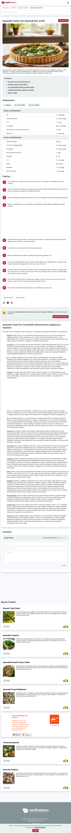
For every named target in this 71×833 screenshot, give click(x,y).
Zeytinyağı (10, 431)
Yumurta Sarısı (11, 504)
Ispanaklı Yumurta (11, 635)
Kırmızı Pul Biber (12, 495)
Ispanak (9, 335)
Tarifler (13, 8)
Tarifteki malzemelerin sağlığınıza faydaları (21, 90)
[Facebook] (7, 302)
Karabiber (10, 481)
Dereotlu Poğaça (10, 769)
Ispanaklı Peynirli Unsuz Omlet (16, 662)
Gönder (64, 565)
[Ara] (67, 12)
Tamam (35, 830)
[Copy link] (3, 302)
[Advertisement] (38, 221)
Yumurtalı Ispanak (11, 742)
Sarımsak (9, 458)
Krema (9, 471)
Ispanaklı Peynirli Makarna (14, 689)
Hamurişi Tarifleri (23, 8)
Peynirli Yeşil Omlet (11, 608)
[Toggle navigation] (68, 2)
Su (8, 418)
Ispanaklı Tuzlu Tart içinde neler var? (19, 81)
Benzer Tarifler (12, 93)
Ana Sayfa (5, 8)
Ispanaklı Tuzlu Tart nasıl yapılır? (17, 84)
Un (8, 357)
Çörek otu (10, 516)
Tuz (8, 411)
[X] (11, 302)
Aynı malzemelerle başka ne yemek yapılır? (21, 87)
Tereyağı (9, 372)
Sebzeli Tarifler (20, 297)
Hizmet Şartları (35, 823)
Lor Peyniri (10, 344)
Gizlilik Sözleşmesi (40, 827)
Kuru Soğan (10, 446)
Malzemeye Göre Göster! (60, 316)
